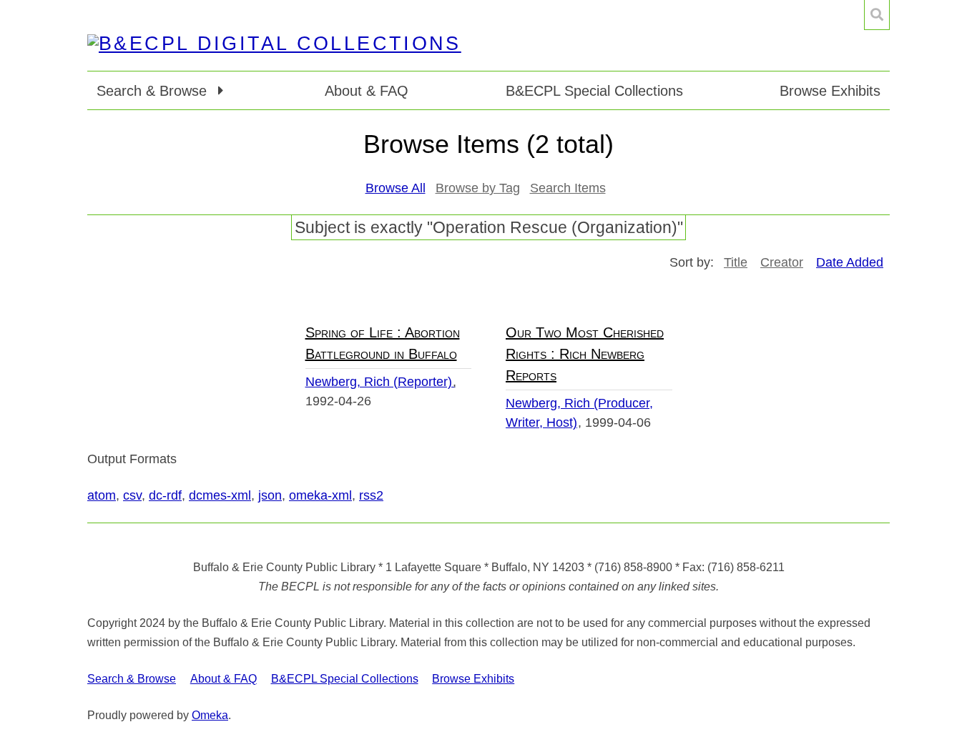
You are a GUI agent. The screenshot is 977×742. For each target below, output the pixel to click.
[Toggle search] (877, 15)
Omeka (210, 715)
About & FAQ (366, 91)
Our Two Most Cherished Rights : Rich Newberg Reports (585, 354)
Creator (781, 262)
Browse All (395, 188)
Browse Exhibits (830, 91)
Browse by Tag (478, 188)
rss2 (371, 495)
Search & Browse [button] (154, 91)
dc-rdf (165, 495)
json (270, 495)
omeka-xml (320, 495)
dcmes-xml (220, 495)
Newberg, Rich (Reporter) (380, 382)
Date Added (849, 262)
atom (101, 495)
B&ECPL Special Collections (594, 91)
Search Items (568, 188)
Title (735, 262)
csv (132, 495)
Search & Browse (131, 679)
